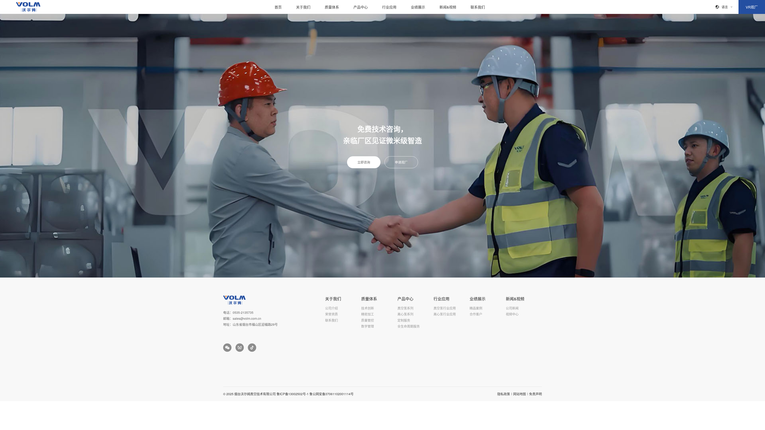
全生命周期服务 (408, 326)
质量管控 (367, 320)
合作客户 (476, 314)
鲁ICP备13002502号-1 (293, 394)
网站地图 (519, 394)
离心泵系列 (405, 314)
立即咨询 (363, 162)
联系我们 (478, 7)
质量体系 (332, 7)
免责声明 (535, 394)
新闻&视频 (447, 7)
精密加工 (367, 314)
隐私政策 (503, 394)
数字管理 (367, 326)
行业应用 (389, 7)
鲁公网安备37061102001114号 (331, 394)
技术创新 (367, 308)
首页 (278, 7)
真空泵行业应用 (445, 308)
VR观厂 (752, 7)
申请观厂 (401, 162)
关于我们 (303, 7)
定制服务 (403, 320)
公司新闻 (512, 308)
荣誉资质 (331, 314)
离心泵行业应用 (445, 314)
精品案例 (476, 308)
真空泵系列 (405, 308)
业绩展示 (418, 7)
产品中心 (360, 7)
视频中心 (512, 314)
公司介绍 (331, 308)
